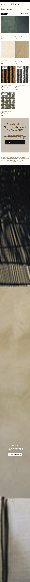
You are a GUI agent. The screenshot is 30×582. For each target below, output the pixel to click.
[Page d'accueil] (15, 4)
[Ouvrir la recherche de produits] (5, 4)
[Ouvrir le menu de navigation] (2, 4)
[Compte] (25, 4)
